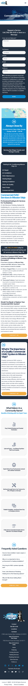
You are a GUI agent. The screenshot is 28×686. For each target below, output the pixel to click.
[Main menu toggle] (25, 3)
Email (4, 62)
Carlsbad (14, 631)
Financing (14, 650)
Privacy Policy (8, 684)
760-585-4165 (14, 626)
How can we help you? (9, 38)
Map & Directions (14, 636)
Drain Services (14, 659)
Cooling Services (14, 652)
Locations (14, 629)
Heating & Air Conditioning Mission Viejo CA (14, 165)
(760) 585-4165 (11, 32)
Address (5, 68)
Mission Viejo (19, 262)
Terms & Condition (19, 684)
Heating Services (14, 654)
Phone (4, 55)
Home (14, 647)
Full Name (5, 49)
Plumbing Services (14, 657)
